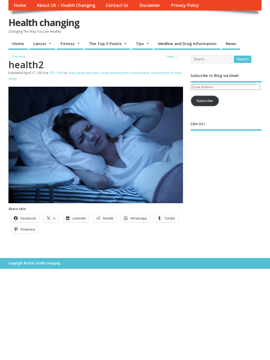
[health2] (95, 201)
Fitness (68, 43)
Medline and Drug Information (187, 43)
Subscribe (204, 101)
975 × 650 (56, 73)
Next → (172, 56)
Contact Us (117, 5)
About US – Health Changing (66, 5)
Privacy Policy (185, 5)
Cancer (39, 43)
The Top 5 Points (105, 43)
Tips (140, 43)
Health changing (43, 22)
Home (20, 5)
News (231, 43)
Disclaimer (149, 5)
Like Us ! (198, 123)
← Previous (16, 56)
